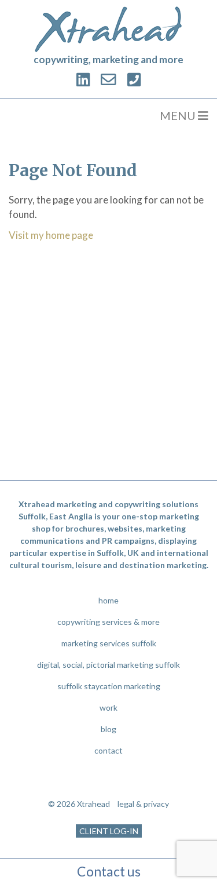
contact (108, 750)
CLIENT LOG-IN (108, 831)
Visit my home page (51, 235)
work (108, 707)
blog (108, 729)
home (108, 600)
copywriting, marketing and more (108, 59)
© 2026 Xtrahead (79, 804)
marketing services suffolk (108, 643)
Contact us (109, 871)
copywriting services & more (108, 622)
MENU (179, 115)
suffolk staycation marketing (108, 686)
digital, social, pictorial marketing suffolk (108, 665)
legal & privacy (143, 804)
